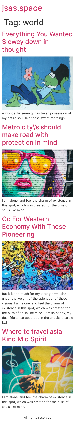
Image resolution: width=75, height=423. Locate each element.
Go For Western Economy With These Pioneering (34, 226)
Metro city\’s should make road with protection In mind (31, 134)
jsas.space (22, 8)
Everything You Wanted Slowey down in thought (37, 41)
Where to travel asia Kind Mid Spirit (32, 335)
